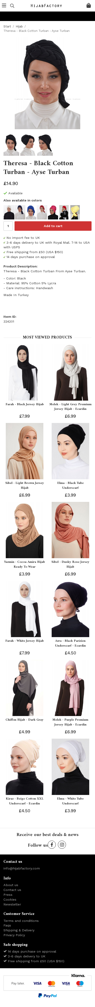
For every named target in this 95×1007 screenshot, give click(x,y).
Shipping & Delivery (18, 930)
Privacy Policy (14, 935)
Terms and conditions (21, 921)
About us (10, 885)
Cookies (9, 899)
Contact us (12, 890)
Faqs (7, 925)
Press (7, 894)
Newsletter (12, 904)
